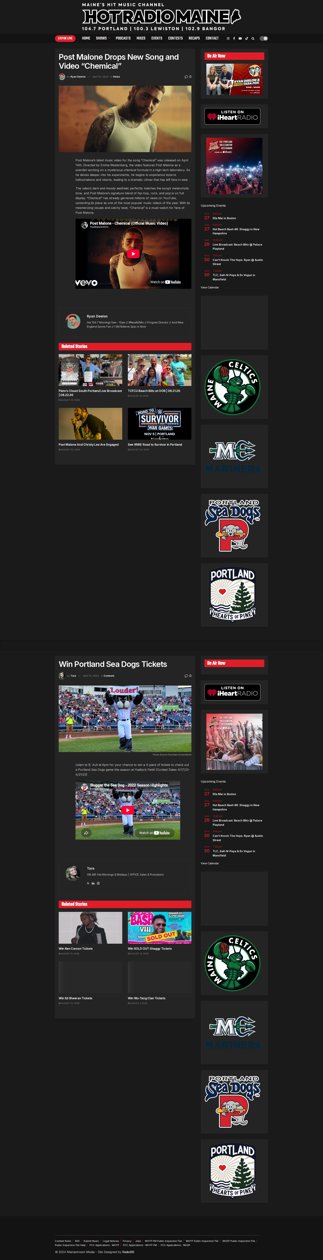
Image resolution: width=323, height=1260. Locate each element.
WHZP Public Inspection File (238, 1240)
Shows (101, 38)
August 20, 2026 (70, 449)
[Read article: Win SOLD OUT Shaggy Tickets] (159, 928)
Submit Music (91, 1240)
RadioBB (128, 1252)
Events (156, 38)
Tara (73, 675)
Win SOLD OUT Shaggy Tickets (150, 948)
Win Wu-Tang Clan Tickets (146, 998)
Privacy (127, 1240)
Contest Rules (63, 1240)
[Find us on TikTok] (246, 38)
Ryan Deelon (78, 76)
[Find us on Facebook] (234, 38)
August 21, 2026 (139, 396)
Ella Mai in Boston (224, 218)
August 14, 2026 (139, 953)
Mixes (141, 38)
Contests (175, 38)
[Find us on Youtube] (240, 38)
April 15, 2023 (100, 76)
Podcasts (123, 38)
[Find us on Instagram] (228, 38)
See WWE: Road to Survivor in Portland (155, 444)
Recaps (194, 38)
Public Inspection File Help (70, 1245)
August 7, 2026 (138, 1003)
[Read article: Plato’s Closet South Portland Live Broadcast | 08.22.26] (90, 370)
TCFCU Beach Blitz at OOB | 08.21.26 (154, 391)
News (116, 76)
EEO (77, 1240)
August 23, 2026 (70, 400)
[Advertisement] (234, 322)
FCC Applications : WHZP (175, 1245)
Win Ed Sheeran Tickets (75, 998)
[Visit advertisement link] (125, 300)
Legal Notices (111, 1240)
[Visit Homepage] (161, 17)
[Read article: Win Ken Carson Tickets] (90, 928)
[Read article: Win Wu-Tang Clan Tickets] (159, 977)
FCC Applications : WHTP (104, 1245)
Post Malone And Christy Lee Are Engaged (89, 444)
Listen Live (65, 38)
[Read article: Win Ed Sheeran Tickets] (90, 977)
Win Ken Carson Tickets (76, 948)
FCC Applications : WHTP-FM (140, 1245)
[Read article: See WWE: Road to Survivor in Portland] (159, 424)
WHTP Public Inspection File (202, 1240)
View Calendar (210, 287)
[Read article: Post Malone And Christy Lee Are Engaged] (90, 424)
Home (86, 38)
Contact (212, 38)
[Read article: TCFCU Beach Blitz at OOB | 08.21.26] (159, 370)
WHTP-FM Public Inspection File (163, 1240)
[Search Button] (253, 38)
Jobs (138, 1240)
